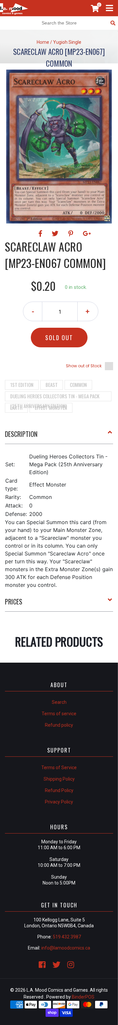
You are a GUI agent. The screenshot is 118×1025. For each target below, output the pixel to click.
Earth (16, 407)
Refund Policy (59, 790)
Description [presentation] (21, 434)
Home (43, 42)
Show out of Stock (84, 366)
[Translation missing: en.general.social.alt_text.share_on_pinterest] (71, 234)
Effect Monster (51, 407)
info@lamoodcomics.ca (65, 948)
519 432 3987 (67, 936)
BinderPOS (83, 997)
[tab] (59, 436)
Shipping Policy (59, 779)
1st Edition (21, 384)
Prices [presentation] (13, 601)
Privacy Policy (59, 801)
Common (78, 384)
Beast (52, 384)
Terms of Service (59, 767)
